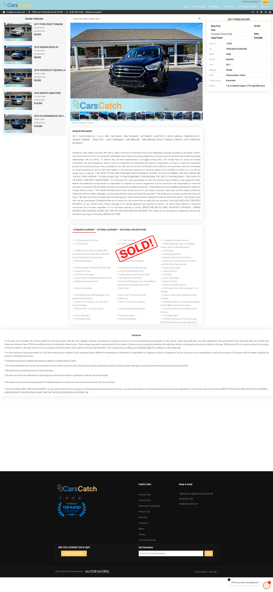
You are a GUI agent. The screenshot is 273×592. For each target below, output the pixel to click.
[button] (200, 25)
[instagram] (266, 12)
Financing (214, 7)
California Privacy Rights (149, 506)
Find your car (144, 511)
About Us (265, 7)
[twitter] (261, 12)
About (141, 529)
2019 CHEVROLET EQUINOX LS (50, 70)
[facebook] (258, 12)
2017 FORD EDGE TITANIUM (48, 24)
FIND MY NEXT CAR (74, 553)
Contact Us (229, 7)
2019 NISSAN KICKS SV (46, 47)
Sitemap (212, 572)
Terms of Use (145, 500)
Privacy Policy (145, 494)
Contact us (143, 523)
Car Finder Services (247, 7)
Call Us (265, 2)
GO (208, 553)
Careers (142, 534)
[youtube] (270, 12)
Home (185, 7)
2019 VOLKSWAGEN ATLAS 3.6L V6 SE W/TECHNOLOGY (50, 116)
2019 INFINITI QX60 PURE (47, 93)
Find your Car (198, 7)
